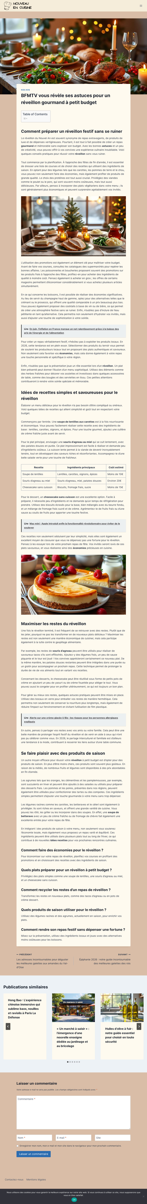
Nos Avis (25, 90)
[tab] (67, 1062)
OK (74, 1200)
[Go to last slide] (8, 1026)
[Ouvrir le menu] (141, 5)
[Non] (143, 1196)
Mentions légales (36, 1179)
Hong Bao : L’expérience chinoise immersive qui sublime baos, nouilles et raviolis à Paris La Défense (24, 1008)
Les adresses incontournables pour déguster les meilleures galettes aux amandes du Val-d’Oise (42, 961)
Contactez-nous (14, 1179)
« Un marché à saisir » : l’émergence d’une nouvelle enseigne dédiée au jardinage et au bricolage (73, 1037)
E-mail (61, 1137)
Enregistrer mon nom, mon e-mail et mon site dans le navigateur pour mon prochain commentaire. (70, 1145)
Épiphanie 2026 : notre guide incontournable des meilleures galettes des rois (104, 959)
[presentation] (73, 1007)
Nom (21, 1137)
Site (98, 1137)
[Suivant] (139, 1026)
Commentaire (26, 1098)
